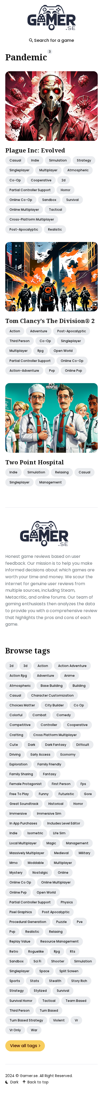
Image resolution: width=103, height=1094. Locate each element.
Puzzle (61, 922)
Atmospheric (20, 685)
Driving (15, 754)
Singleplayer (19, 971)
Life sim (59, 833)
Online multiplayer (56, 882)
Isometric (35, 833)
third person (20, 341)
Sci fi (37, 961)
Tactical (48, 1000)
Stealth (55, 981)
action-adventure (24, 370)
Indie (35, 160)
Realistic (32, 931)
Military (84, 853)
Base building (52, 685)
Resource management (59, 941)
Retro (14, 951)
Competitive (20, 725)
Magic (51, 843)
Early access (40, 754)
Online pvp (18, 892)
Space (44, 971)
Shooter (57, 961)
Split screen (68, 971)
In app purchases (23, 823)
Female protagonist (26, 784)
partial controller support (30, 189)
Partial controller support (30, 902)
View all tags (23, 1046)
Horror (78, 803)
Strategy (84, 160)
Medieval (61, 853)
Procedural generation (28, 922)
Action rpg (18, 675)
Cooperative (77, 725)
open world (63, 350)
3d (25, 665)
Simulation (58, 160)
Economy (68, 754)
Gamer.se (29, 1075)
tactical (55, 209)
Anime (69, 675)
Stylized (40, 990)
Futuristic (66, 794)
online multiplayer (24, 209)
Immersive (18, 813)
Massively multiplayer (27, 853)
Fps (83, 784)
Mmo (14, 862)
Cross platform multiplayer (55, 735)
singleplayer (19, 170)
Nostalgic (40, 872)
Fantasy (49, 774)
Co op (79, 705)
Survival (63, 990)
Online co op (20, 882)
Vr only (15, 1030)
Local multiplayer (23, 843)
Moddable (36, 862)
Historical (55, 803)
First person (61, 784)
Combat (39, 715)
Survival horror (21, 1000)
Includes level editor (63, 823)
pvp (52, 370)
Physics (67, 902)
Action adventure (72, 665)
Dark (31, 744)
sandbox (49, 200)
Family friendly (49, 764)
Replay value (20, 941)
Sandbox (17, 961)
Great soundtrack (24, 803)
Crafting (16, 735)
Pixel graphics (21, 912)
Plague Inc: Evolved (35, 150)
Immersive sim (49, 813)
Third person (20, 1010)
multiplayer (48, 170)
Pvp (12, 931)
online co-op (21, 200)
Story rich (79, 981)
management (50, 482)
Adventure (38, 331)
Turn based (49, 1010)
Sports (15, 981)
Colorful (16, 715)
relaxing (62, 472)
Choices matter (22, 705)
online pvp (73, 370)
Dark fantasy (55, 744)
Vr (76, 1020)
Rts (72, 951)
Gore (88, 794)
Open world (46, 892)
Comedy (64, 715)
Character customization (52, 695)
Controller (49, 725)
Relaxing (56, 931)
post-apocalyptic (24, 229)
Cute (14, 744)
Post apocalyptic (55, 912)
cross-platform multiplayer (32, 219)
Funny (44, 794)
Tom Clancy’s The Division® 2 (50, 321)
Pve (80, 922)
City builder (54, 705)
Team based (75, 1000)
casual (15, 160)
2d (63, 180)
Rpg (57, 951)
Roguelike (36, 951)
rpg (41, 350)
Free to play (19, 794)
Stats (34, 981)
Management (77, 843)
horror (65, 189)
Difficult (82, 744)
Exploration (18, 764)
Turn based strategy (26, 1020)
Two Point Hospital (34, 462)
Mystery (16, 872)
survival (72, 200)
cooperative (41, 180)
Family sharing (21, 774)
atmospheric (77, 170)
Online (63, 872)
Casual (15, 695)
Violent (59, 1020)
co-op (15, 180)
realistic (55, 229)
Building (79, 685)
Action (15, 331)
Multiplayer (63, 862)
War (34, 1030)
